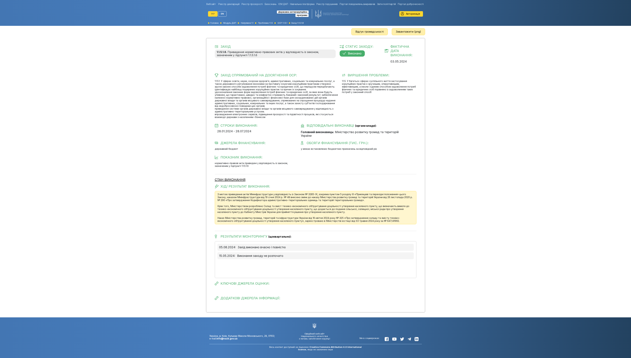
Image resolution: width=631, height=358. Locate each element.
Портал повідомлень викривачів (357, 4)
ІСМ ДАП (283, 4)
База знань (271, 4)
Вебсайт (211, 4)
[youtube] (394, 339)
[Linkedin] (417, 339)
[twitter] (402, 339)
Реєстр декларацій (229, 4)
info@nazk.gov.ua (226, 338)
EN (222, 14)
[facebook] (387, 339)
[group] (211, 4)
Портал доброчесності (411, 4)
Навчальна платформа (302, 4)
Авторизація (413, 13)
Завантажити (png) (408, 31)
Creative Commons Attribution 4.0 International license (330, 348)
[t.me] (409, 339)
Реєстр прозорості (252, 4)
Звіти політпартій (386, 4)
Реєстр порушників (327, 4)
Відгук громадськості (369, 31)
